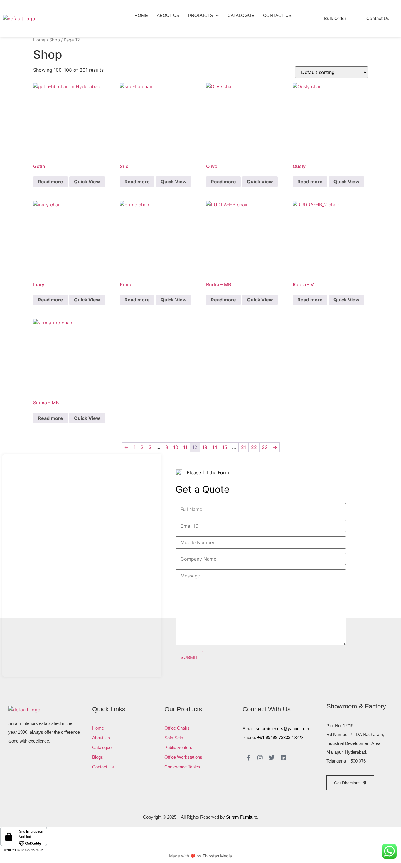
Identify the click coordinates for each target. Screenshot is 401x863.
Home (141, 15)
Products (200, 15)
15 (224, 447)
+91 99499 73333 (273, 737)
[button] (203, 15)
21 (243, 447)
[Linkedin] (283, 758)
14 (214, 447)
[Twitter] (272, 758)
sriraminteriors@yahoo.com (282, 728)
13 (204, 447)
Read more (50, 182)
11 (185, 447)
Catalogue (241, 15)
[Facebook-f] (248, 758)
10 (175, 447)
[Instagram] (260, 758)
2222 (298, 737)
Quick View (87, 182)
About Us (168, 15)
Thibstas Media (217, 855)
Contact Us (277, 15)
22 (254, 447)
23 (265, 447)
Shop (54, 40)
